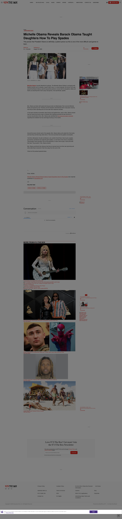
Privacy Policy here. (10, 512)
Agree (93, 511)
